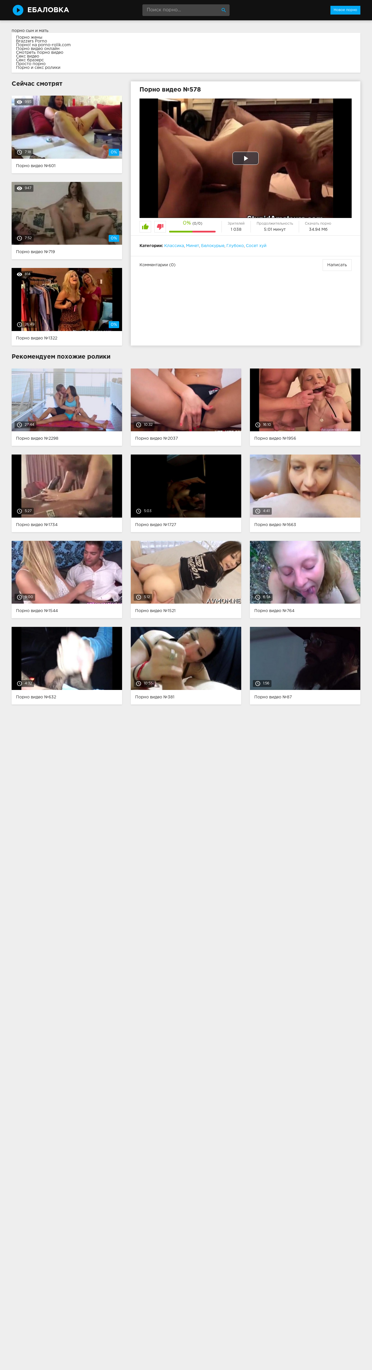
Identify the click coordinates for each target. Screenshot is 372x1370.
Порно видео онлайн (38, 49)
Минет (192, 246)
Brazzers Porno (31, 41)
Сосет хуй (256, 246)
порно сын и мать (30, 31)
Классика (174, 246)
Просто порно (31, 64)
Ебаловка (48, 10)
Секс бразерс (30, 60)
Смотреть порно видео (39, 52)
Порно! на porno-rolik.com (43, 45)
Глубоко (235, 246)
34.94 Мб (318, 229)
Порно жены (29, 37)
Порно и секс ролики (38, 67)
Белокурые (212, 246)
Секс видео (27, 56)
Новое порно (345, 10)
